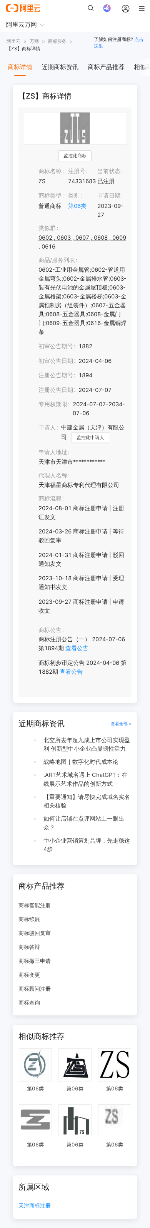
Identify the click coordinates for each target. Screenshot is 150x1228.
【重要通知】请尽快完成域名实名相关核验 (86, 801)
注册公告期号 (55, 375)
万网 (34, 41)
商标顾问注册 (34, 988)
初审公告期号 (55, 346)
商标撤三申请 (34, 960)
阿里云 (13, 41)
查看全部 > (121, 723)
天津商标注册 (34, 1206)
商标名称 (50, 171)
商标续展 (29, 919)
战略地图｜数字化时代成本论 (80, 761)
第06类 (77, 206)
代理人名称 (52, 475)
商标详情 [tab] (20, 67)
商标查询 (29, 1002)
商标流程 (50, 498)
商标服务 (57, 41)
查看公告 (76, 648)
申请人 (47, 427)
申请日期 (108, 195)
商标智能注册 (34, 905)
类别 (74, 195)
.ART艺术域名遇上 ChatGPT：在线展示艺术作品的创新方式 (85, 779)
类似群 (47, 228)
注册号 (76, 171)
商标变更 (29, 974)
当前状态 (108, 171)
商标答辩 (29, 947)
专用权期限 (52, 404)
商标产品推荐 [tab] (106, 67)
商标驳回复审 (34, 933)
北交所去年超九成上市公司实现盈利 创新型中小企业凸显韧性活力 (86, 745)
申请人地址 (52, 452)
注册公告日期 (55, 390)
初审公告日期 (55, 361)
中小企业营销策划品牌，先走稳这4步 (86, 845)
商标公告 (50, 630)
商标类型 (50, 195)
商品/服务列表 (56, 260)
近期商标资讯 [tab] (60, 67)
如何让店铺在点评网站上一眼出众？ (83, 823)
